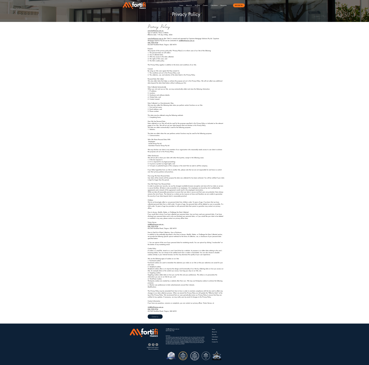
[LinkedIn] (156, 344)
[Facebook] (153, 344)
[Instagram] (149, 344)
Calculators (215, 337)
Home (213, 329)
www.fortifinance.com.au (156, 31)
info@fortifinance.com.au (186, 40)
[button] (214, 5)
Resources (214, 339)
